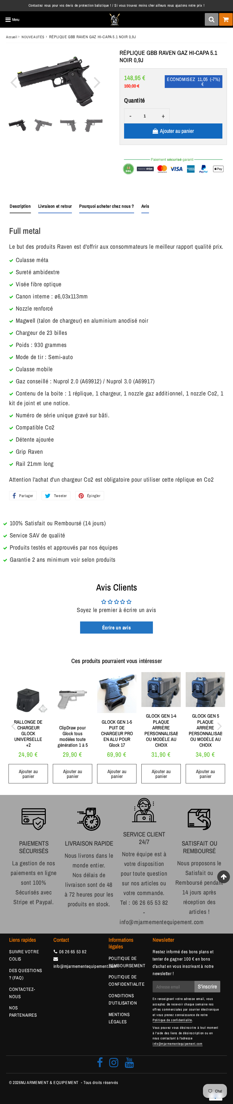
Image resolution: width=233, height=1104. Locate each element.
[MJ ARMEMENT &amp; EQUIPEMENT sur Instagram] (114, 1064)
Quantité (134, 100)
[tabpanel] (17, 125)
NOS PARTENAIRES (23, 1011)
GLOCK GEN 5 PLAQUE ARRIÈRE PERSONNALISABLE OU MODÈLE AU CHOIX (208, 730)
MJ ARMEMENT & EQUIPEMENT (50, 1082)
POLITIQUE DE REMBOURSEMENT (127, 962)
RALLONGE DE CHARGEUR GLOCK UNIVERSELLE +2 (28, 734)
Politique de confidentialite (172, 1020)
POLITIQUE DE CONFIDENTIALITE (127, 980)
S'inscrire (207, 986)
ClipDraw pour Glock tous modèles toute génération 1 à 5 (73, 736)
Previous (13, 82)
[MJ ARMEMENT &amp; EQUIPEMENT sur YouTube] (129, 1064)
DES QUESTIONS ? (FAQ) (25, 974)
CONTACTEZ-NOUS (22, 993)
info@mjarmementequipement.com (84, 966)
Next (97, 82)
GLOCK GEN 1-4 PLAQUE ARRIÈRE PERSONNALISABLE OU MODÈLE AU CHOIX (164, 730)
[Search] (211, 19)
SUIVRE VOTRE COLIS (24, 955)
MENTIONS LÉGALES (119, 1018)
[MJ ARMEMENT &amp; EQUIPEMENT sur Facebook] (100, 1064)
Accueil (11, 37)
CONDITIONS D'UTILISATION (123, 999)
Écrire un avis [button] (116, 627)
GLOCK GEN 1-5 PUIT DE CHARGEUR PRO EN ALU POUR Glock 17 (117, 734)
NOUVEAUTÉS (33, 37)
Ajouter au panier (28, 773)
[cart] (226, 19)
